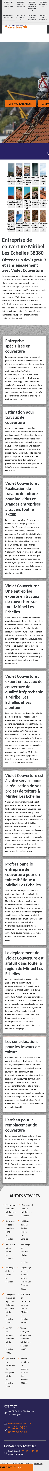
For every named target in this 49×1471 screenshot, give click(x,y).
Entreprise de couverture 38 (8, 5)
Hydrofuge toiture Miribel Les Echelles (10, 1252)
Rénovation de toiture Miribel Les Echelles (10, 1210)
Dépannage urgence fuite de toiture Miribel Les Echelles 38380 (26, 1278)
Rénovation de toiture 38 (20, 18)
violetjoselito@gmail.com (19, 1423)
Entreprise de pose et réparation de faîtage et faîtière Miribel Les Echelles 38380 (10, 1308)
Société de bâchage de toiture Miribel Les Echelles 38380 (9, 1340)
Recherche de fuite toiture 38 (32, 18)
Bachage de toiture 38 (43, 18)
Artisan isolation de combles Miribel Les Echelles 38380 (25, 1370)
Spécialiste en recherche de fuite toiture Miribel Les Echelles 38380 (25, 1308)
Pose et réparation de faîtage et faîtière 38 (32, 6)
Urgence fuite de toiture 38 (21, 4)
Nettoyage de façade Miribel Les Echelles (10, 1275)
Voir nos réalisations (20, 104)
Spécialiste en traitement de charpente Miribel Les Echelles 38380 (10, 1372)
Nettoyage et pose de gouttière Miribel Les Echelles (10, 1230)
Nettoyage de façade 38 (43, 4)
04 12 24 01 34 (17, 1427)
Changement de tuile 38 (8, 17)
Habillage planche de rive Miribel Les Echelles (25, 1230)
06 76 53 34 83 (17, 1432)
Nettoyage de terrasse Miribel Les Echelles (25, 1253)
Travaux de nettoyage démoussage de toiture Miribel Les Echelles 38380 (25, 1339)
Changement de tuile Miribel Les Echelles (27, 1210)
